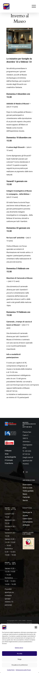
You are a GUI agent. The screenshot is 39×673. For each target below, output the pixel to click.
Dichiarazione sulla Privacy (23, 670)
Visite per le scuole (27, 514)
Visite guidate (28, 491)
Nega (19, 659)
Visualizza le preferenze (19, 665)
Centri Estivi (27, 518)
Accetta (19, 653)
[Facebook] (23, 472)
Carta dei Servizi (26, 499)
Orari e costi (27, 487)
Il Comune (9, 460)
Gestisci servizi (19, 648)
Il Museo (8, 450)
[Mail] (27, 472)
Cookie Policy (11, 670)
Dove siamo (27, 484)
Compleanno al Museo (28, 523)
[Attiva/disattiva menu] (33, 6)
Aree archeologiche (10, 455)
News (25, 494)
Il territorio (9, 463)
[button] (36, 627)
